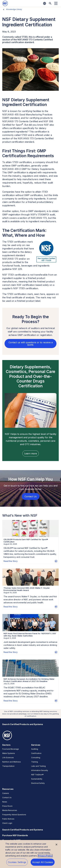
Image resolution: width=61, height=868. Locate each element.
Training (34, 762)
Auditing (34, 749)
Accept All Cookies (42, 862)
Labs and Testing (38, 766)
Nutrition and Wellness (11, 762)
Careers (5, 793)
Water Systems (8, 753)
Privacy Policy (45, 855)
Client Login (7, 823)
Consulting (35, 757)
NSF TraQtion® (37, 775)
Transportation (8, 766)
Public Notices (8, 819)
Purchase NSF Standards (15, 835)
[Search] (50, 3)
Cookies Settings (17, 862)
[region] (30, 854)
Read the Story (11, 561)
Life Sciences (8, 757)
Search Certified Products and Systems (22, 724)
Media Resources (9, 810)
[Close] (56, 844)
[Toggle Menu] (56, 3)
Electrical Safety (38, 783)
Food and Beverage (10, 749)
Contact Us (6, 797)
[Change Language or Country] (44, 3)
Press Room (7, 806)
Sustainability (36, 779)
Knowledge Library (14, 9)
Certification (36, 753)
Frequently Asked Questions (14, 815)
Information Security (39, 770)
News (4, 802)
